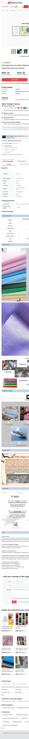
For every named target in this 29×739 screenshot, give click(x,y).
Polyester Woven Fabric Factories (10, 718)
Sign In (3, 154)
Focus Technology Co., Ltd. (18, 733)
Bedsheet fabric (18, 692)
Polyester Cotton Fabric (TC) (21, 687)
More (2, 728)
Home (2, 10)
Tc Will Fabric (24, 718)
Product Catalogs (22, 684)
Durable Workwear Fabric (23, 707)
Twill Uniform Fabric (17, 721)
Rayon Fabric (4, 689)
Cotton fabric (18, 689)
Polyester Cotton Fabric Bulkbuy (10, 725)
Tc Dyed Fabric (6, 721)
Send (14, 602)
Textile (7, 10)
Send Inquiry (14, 79)
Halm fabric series (5, 692)
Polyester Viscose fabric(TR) (7, 687)
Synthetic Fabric (13, 10)
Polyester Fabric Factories (22, 714)
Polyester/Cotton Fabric (22, 10)
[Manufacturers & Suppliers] (14, 2)
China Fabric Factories (8, 714)
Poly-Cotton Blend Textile (8, 707)
